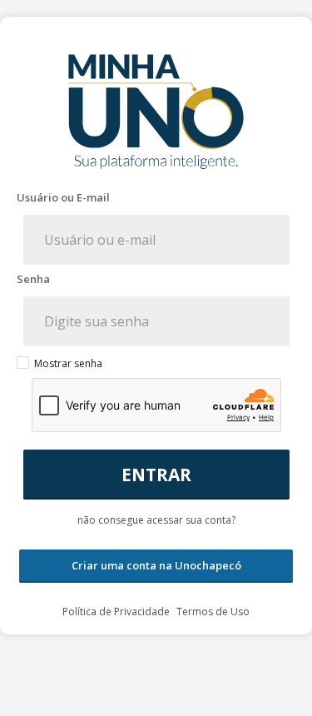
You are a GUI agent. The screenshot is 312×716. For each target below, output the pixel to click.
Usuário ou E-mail (63, 198)
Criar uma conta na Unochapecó (156, 565)
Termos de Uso (213, 611)
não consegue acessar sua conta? (156, 520)
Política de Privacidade (117, 611)
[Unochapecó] (156, 694)
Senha (33, 279)
